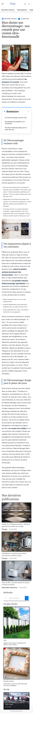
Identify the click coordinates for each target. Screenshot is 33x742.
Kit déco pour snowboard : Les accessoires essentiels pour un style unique (15, 702)
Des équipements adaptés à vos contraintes (15, 122)
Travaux (4, 529)
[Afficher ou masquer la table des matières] (24, 111)
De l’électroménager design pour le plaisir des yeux (16, 128)
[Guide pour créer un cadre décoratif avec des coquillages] (16, 663)
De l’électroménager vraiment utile (16, 117)
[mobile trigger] (3, 4)
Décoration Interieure (9, 587)
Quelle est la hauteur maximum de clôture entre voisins (15, 644)
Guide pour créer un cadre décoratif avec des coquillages (15, 685)
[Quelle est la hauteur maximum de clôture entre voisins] (16, 622)
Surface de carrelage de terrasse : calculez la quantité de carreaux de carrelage (16, 525)
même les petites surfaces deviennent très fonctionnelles (14, 272)
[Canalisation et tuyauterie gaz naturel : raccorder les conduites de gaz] (16, 541)
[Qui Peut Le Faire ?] (13, 4)
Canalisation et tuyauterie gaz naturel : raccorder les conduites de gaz (14, 554)
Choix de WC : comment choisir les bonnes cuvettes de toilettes (15, 584)
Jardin (5, 640)
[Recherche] (25, 4)
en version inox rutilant (17, 428)
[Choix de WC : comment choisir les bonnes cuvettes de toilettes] (16, 571)
